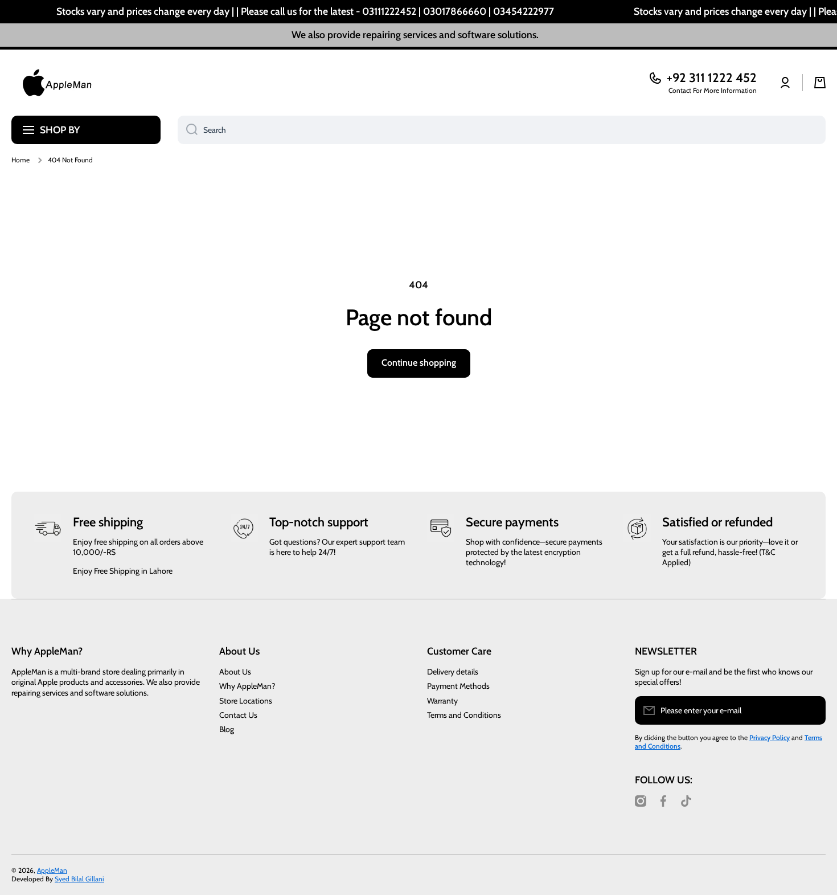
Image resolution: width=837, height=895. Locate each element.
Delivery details (452, 672)
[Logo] (56, 82)
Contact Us (238, 715)
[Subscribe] (811, 710)
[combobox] (502, 130)
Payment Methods (458, 686)
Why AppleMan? (247, 686)
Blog (226, 729)
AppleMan (52, 870)
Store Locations (245, 701)
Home (20, 160)
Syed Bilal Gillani (79, 878)
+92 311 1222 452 (712, 77)
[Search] (188, 130)
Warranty (442, 701)
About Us (235, 672)
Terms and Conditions (464, 715)
